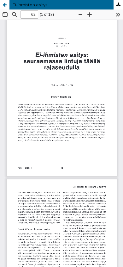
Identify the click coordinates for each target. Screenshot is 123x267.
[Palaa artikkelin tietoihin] (4, 4)
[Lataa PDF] (118, 4)
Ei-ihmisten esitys (30, 4)
